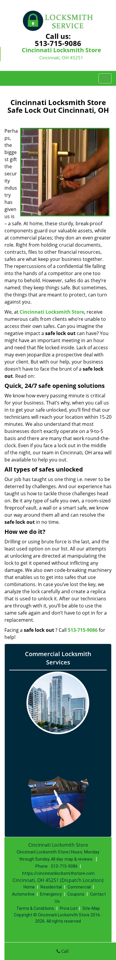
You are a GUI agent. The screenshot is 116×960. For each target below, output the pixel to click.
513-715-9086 (58, 43)
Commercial (79, 887)
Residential (51, 887)
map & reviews (79, 859)
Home (29, 887)
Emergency (51, 894)
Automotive (23, 894)
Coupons (76, 894)
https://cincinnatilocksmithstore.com (58, 873)
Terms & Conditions (35, 908)
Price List (69, 908)
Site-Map (91, 908)
